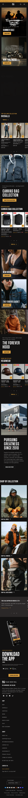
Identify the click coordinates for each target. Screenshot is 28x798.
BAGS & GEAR (5, 720)
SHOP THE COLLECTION (9, 200)
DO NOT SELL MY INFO (7, 760)
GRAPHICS (4, 711)
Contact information (10, 794)
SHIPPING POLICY (6, 738)
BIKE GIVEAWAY (6, 726)
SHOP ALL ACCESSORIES (7, 592)
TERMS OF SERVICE (7, 757)
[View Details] (11, 226)
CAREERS (4, 748)
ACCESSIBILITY (6, 751)
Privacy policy (7, 792)
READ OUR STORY (9, 467)
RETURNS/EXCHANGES (7, 741)
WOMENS (4, 717)
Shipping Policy (5, 608)
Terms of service (14, 792)
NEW (3, 704)
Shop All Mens (5, 519)
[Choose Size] (11, 94)
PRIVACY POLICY (6, 754)
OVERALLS (4, 707)
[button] (3, 4)
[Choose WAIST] (11, 136)
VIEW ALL (3, 79)
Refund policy (19, 790)
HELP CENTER (5, 768)
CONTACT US (5, 745)
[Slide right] (17, 111)
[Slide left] (11, 111)
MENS (3, 714)
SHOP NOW (6, 352)
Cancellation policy (19, 794)
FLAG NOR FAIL (12, 790)
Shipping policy (22, 792)
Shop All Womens (5, 556)
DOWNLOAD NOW (14, 675)
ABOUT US (4, 735)
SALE (3, 723)
